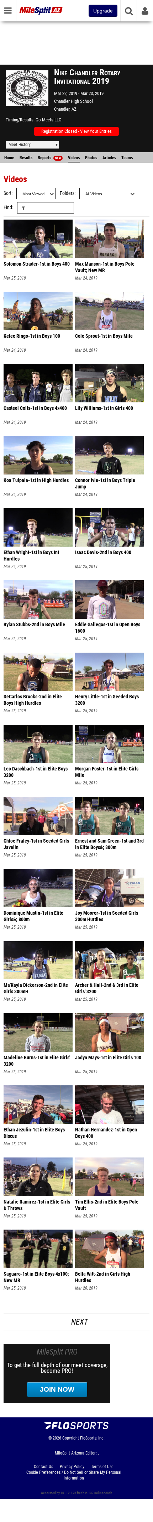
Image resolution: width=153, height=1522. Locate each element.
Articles (109, 157)
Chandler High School (73, 101)
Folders (67, 193)
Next (79, 1321)
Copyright (70, 1438)
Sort (7, 193)
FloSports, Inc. (92, 1438)
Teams (127, 157)
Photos (91, 157)
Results (26, 157)
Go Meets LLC (48, 119)
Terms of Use (102, 1466)
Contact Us (43, 1466)
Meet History (20, 144)
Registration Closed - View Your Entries (76, 131)
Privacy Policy (72, 1466)
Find (8, 208)
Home (9, 157)
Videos (74, 157)
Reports (49, 157)
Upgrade (103, 11)
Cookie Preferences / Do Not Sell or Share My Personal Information (73, 1475)
